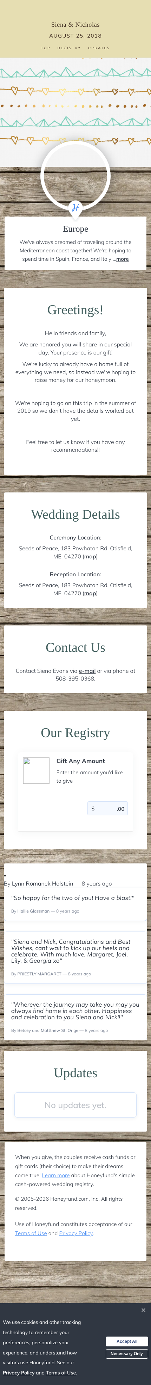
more (122, 259)
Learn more (56, 1175)
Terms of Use (31, 1233)
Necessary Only (127, 1353)
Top (46, 48)
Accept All (127, 1341)
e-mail (87, 670)
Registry (69, 48)
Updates (99, 48)
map (90, 556)
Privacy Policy (76, 1233)
